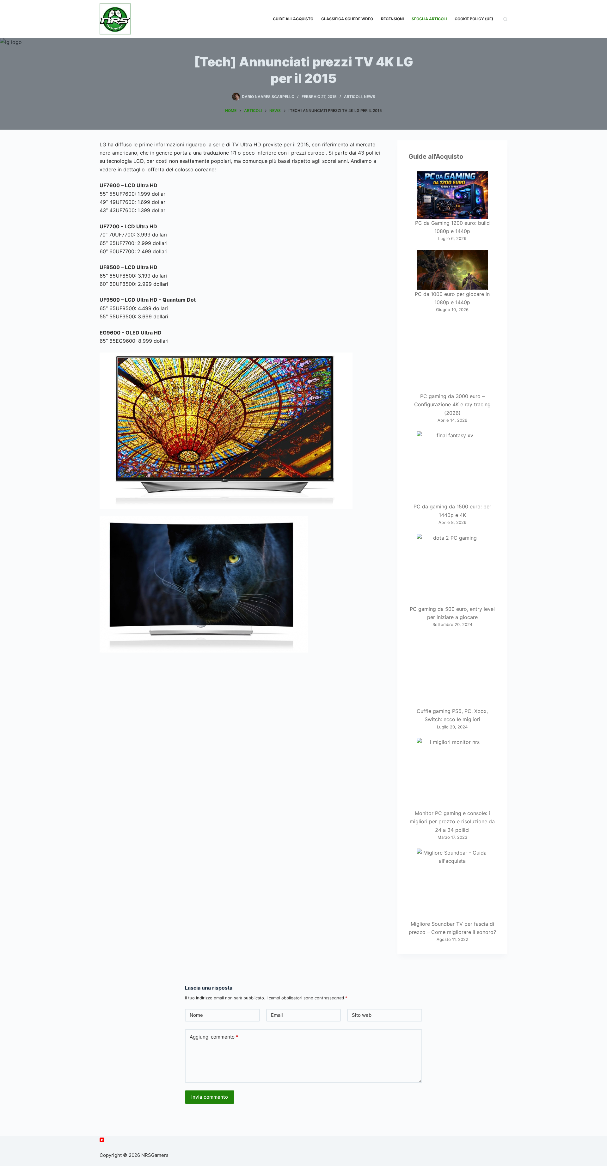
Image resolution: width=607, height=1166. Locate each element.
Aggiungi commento (214, 1037)
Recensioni (392, 18)
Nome (196, 1015)
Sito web (361, 1015)
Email (277, 1015)
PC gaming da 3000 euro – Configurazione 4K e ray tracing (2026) (452, 404)
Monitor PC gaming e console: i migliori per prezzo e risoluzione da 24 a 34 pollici (452, 821)
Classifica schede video (347, 18)
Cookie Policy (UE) (474, 18)
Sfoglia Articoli (429, 18)
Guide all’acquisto (293, 18)
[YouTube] (102, 1140)
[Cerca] (505, 19)
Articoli (353, 96)
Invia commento (209, 1097)
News (369, 96)
